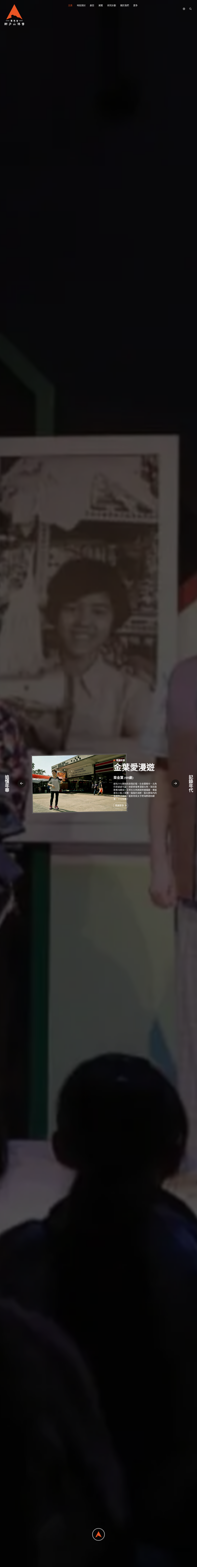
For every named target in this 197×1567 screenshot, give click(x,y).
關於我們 (124, 5)
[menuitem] (70, 5)
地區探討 (81, 5)
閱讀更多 (119, 808)
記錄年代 (190, 783)
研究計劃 (111, 5)
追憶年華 (6, 783)
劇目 (92, 5)
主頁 (70, 5)
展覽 (100, 5)
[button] (184, 9)
